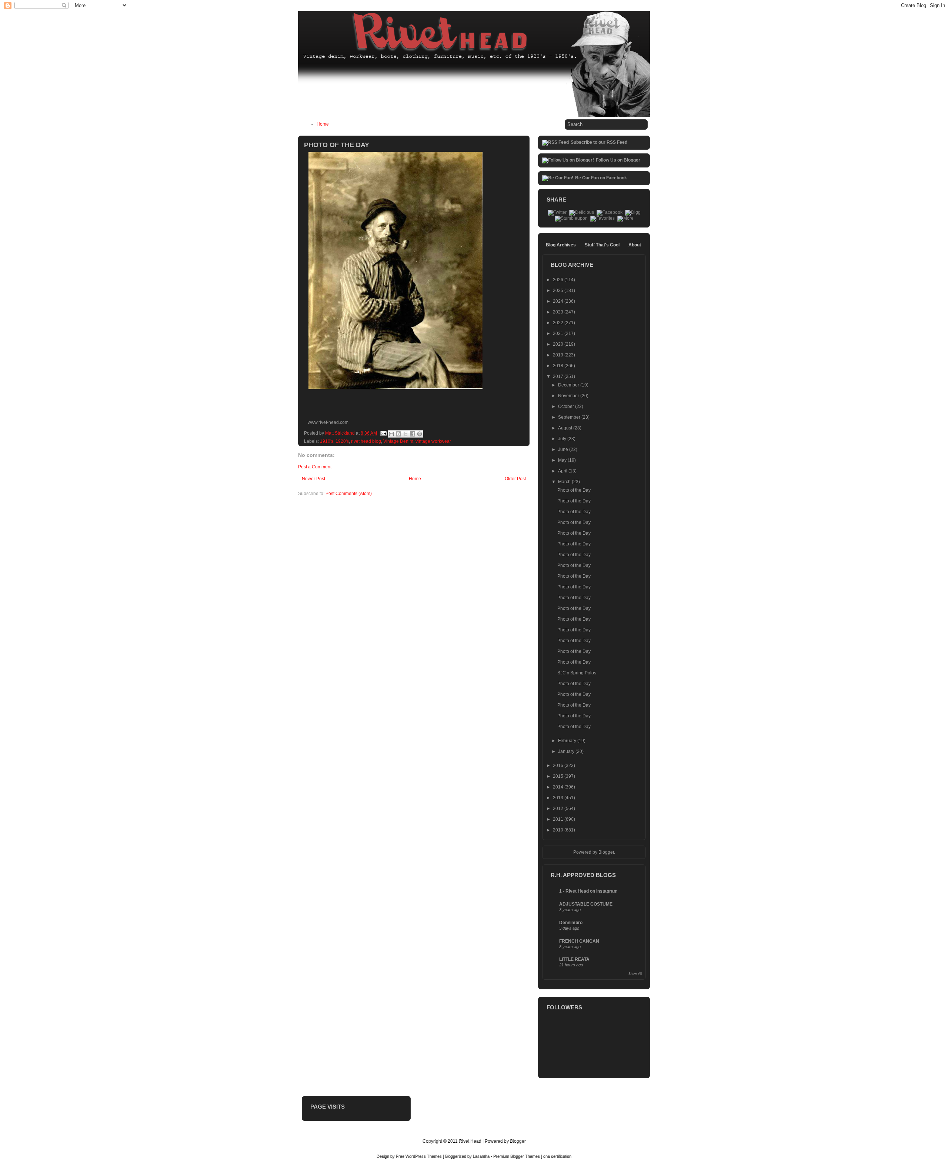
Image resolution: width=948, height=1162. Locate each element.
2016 (558, 765)
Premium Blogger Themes (516, 1156)
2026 (558, 279)
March (565, 481)
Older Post (515, 478)
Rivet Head (470, 1140)
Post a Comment (314, 466)
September (569, 417)
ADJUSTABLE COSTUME (585, 904)
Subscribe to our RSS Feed (599, 142)
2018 (558, 365)
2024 (558, 301)
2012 (558, 808)
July (562, 438)
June (563, 449)
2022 (558, 322)
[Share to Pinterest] (419, 434)
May (563, 460)
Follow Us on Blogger (618, 160)
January (566, 751)
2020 (558, 344)
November (569, 395)
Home (323, 124)
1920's (342, 441)
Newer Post (313, 478)
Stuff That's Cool (602, 245)
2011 (558, 819)
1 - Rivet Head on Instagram (588, 891)
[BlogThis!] (398, 434)
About (634, 245)
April (563, 471)
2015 (558, 776)
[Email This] (391, 434)
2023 (558, 312)
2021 (558, 333)
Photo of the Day (574, 490)
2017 (558, 376)
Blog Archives (561, 245)
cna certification (557, 1156)
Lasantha (481, 1156)
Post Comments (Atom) (349, 493)
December (569, 385)
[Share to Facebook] (412, 434)
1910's (326, 441)
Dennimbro (571, 922)
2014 (558, 787)
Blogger (606, 852)
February (567, 740)
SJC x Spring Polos (576, 672)
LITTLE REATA (574, 959)
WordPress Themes (423, 1156)
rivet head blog (366, 441)
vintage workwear (433, 441)
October (566, 406)
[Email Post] (383, 433)
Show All (635, 974)
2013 (558, 797)
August (565, 428)
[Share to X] (405, 434)
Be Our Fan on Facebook (601, 177)
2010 (558, 830)
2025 (558, 290)
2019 (558, 355)
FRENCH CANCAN (579, 941)
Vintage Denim (398, 441)
